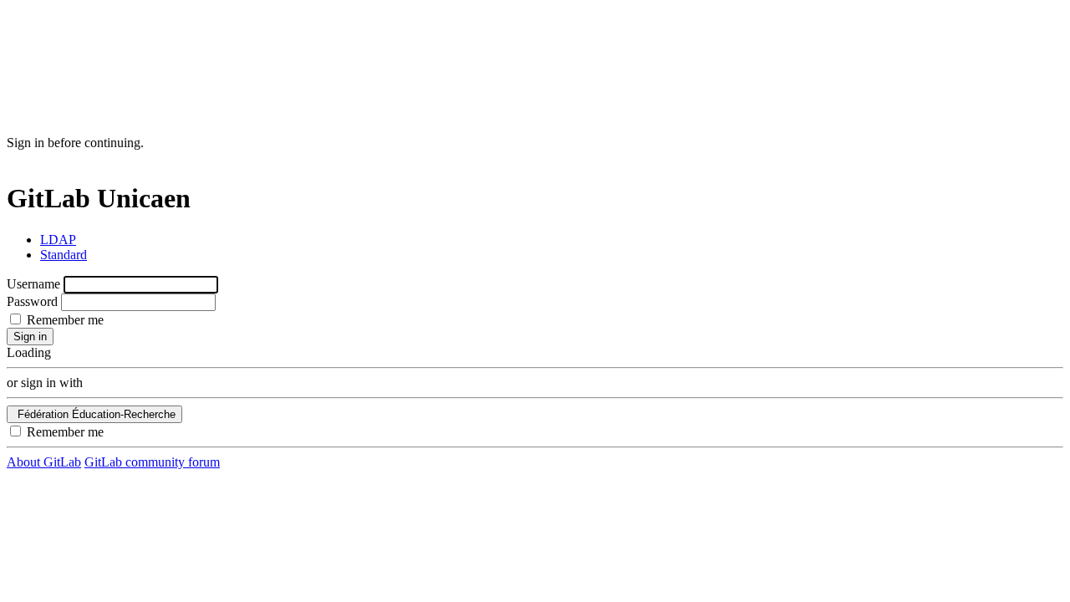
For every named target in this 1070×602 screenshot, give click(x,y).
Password (32, 301)
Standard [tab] (63, 254)
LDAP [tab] (58, 239)
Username (33, 284)
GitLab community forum (152, 462)
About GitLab (44, 462)
